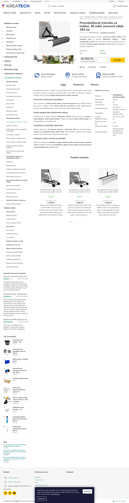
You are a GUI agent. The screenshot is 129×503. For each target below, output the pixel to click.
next (124, 194)
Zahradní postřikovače (13, 89)
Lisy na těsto (10, 226)
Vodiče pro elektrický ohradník (15, 169)
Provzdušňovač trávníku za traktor (16, 122)
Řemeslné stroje (11, 69)
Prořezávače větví (11, 93)
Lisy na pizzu (10, 230)
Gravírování (10, 42)
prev (35, 194)
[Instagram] (10, 493)
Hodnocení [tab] (78, 84)
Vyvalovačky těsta (12, 234)
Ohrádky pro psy (11, 193)
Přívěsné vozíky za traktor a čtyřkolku (14, 146)
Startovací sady (11, 27)
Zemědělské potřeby (13, 78)
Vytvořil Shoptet (120, 501)
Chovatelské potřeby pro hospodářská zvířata (14, 157)
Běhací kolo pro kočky (13, 186)
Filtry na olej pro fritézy (13, 223)
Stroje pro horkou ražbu (14, 49)
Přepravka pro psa (12, 197)
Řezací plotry (10, 35)
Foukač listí (9, 107)
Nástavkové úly (11, 166)
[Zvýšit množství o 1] (107, 60)
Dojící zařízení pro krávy (13, 176)
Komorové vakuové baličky (14, 252)
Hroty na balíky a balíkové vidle (16, 142)
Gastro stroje (9, 208)
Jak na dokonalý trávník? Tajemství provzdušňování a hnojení (15, 445)
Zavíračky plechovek (12, 267)
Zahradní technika (12, 82)
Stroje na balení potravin (14, 248)
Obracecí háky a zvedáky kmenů (16, 138)
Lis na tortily (10, 237)
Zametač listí (10, 100)
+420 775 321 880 (14, 482)
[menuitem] (10, 13)
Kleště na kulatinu (12, 126)
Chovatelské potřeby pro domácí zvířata (16, 181)
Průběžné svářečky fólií (13, 259)
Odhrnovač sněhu (11, 111)
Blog (25, 1)
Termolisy (9, 31)
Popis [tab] (63, 84)
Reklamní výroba (11, 23)
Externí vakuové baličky (13, 256)
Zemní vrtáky (10, 104)
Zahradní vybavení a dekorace (16, 200)
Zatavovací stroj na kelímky (14, 263)
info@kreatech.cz (13, 478)
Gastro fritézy (10, 212)
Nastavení (41, 499)
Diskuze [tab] (95, 84)
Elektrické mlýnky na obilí (14, 241)
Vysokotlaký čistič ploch (13, 96)
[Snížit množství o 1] (98, 60)
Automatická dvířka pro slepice (16, 173)
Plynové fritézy (11, 219)
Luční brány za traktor (13, 135)
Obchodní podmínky (36, 1)
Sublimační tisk (10, 57)
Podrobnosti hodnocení (107, 33)
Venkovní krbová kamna (13, 204)
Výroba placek (11, 38)
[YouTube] (14, 493)
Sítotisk (7, 61)
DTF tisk (7, 65)
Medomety (9, 162)
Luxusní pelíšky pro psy (13, 189)
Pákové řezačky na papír (14, 46)
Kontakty (5, 1)
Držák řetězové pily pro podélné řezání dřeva (16, 130)
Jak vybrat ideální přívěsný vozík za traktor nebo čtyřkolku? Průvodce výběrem (15, 459)
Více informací (55, 494)
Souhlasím (87, 491)
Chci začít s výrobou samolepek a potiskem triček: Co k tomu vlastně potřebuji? (15, 452)
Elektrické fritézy (11, 215)
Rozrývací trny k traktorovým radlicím (15, 152)
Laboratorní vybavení (13, 73)
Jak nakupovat (16, 1)
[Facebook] (5, 493)
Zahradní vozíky (11, 85)
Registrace (121, 1)
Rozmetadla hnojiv (12, 115)
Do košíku (117, 60)
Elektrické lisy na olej (13, 245)
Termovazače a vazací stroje (15, 53)
